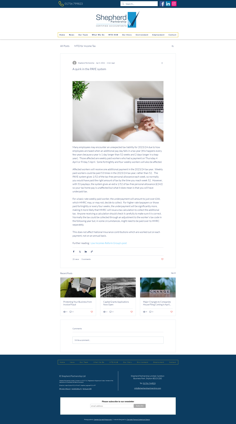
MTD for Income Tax (85, 45)
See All (173, 273)
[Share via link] (92, 251)
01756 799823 (74, 3)
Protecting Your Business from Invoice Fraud (77, 303)
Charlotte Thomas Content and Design (138, 419)
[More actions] (162, 62)
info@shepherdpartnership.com (147, 388)
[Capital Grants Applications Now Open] (118, 287)
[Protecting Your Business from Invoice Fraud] (78, 287)
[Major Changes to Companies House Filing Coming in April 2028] (158, 287)
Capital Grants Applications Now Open (116, 303)
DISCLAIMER (87, 389)
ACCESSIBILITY (77, 389)
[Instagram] (174, 3)
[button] (172, 46)
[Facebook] (162, 3)
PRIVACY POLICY (65, 389)
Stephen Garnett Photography (103, 419)
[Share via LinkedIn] (86, 251)
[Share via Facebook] (74, 251)
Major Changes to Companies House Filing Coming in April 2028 (157, 303)
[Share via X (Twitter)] (80, 251)
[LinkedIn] (168, 3)
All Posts (64, 45)
